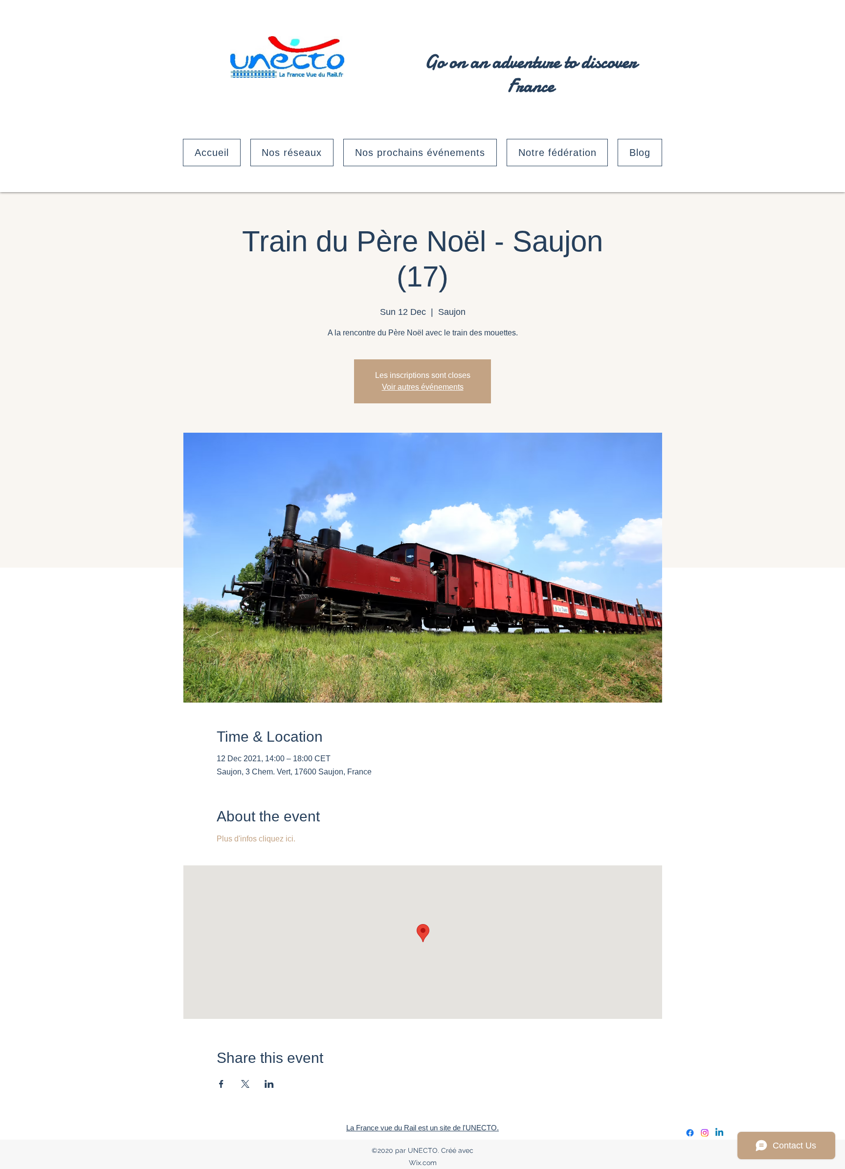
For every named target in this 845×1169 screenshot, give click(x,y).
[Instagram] (705, 1133)
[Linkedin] (719, 1133)
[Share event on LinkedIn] (269, 1084)
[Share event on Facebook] (221, 1084)
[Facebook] (690, 1133)
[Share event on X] (245, 1084)
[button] (292, 152)
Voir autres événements (423, 387)
